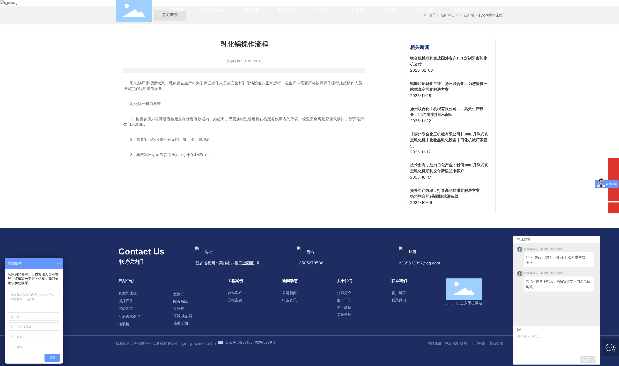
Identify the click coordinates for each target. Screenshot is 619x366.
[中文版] (486, 10)
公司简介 (344, 293)
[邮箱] (613, 174)
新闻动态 (290, 281)
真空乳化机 (127, 293)
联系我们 (399, 281)
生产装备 (344, 307)
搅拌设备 (125, 301)
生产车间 (344, 300)
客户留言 (398, 293)
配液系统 (180, 301)
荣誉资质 (344, 315)
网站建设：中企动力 (443, 343)
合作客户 (235, 293)
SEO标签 (478, 343)
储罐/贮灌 (181, 323)
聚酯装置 (125, 309)
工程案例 (235, 281)
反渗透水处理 (129, 316)
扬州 (463, 343)
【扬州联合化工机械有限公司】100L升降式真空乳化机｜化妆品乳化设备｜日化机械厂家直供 (449, 140)
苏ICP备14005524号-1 (198, 344)
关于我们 (344, 281)
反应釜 (178, 309)
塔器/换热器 (182, 316)
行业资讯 (289, 300)
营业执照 (496, 343)
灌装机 (123, 324)
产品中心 (126, 281)
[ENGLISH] (500, 10)
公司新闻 (289, 293)
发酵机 (178, 294)
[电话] (613, 163)
